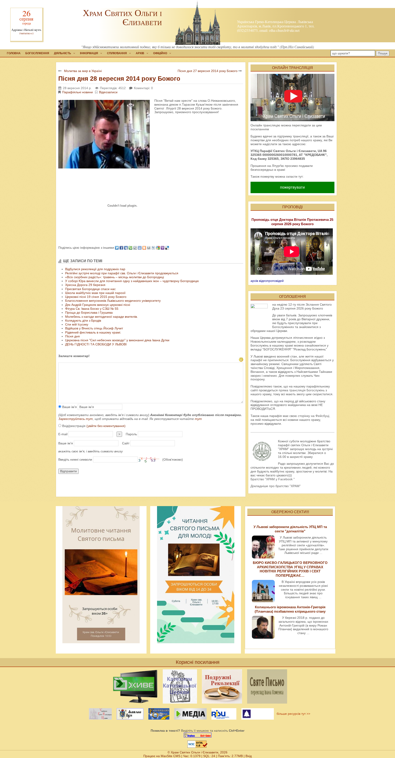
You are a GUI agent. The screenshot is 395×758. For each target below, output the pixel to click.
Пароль (131, 434)
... (321, 553)
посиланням (260, 129)
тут (198, 419)
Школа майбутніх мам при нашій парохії (95, 293)
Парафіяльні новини (77, 92)
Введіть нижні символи (75, 459)
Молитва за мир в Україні (83, 71)
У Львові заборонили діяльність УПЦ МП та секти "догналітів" (290, 529)
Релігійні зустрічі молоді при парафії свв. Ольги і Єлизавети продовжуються (121, 273)
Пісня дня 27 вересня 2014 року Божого (208, 71)
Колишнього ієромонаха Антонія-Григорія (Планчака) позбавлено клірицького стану (290, 609)
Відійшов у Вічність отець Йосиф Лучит (94, 328)
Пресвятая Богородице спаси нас (90, 289)
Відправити (68, 471)
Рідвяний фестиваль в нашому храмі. (93, 332)
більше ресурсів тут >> (292, 713)
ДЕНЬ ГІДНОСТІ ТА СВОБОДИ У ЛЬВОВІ (96, 344)
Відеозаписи (108, 92)
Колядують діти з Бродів (83, 320)
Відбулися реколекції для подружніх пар (95, 269)
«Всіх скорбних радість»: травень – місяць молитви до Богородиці (114, 277)
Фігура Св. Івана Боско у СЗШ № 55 (91, 308)
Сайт (125, 443)
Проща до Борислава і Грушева (89, 312)
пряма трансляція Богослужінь (302, 390)
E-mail (62, 434)
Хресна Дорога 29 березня (85, 285)
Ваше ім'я (69, 407)
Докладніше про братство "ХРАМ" (276, 486)
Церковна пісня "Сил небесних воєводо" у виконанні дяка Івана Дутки (117, 340)
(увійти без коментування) (105, 426)
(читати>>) (26, 33)
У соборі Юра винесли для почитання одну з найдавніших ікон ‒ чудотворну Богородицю (132, 281)
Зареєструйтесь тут (75, 419)
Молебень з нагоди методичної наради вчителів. (101, 316)
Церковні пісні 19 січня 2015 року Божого (95, 297)
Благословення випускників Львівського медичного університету (113, 300)
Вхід (249, 756)
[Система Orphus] (197, 735)
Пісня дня (72, 336)
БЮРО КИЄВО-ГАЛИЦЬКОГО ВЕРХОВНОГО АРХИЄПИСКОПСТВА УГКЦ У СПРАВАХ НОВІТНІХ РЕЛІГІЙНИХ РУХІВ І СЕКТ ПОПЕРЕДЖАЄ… (290, 569)
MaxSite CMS (170, 756)
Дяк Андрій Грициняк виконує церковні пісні (97, 305)
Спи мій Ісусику (76, 324)
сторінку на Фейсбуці (313, 416)
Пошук (382, 53)
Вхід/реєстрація (93, 426)
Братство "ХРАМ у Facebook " (273, 479)
